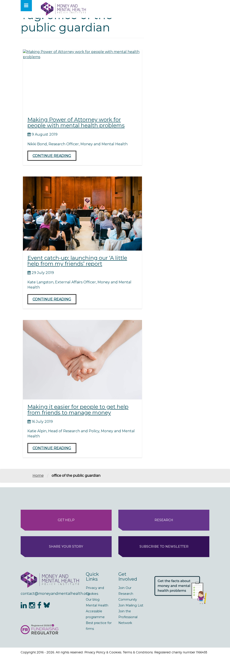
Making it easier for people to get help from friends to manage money (77, 409)
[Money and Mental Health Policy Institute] (63, 9)
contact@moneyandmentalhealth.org (50, 593)
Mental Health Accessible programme (97, 611)
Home (38, 475)
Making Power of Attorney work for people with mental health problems (76, 122)
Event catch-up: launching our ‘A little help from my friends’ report (77, 261)
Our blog (93, 599)
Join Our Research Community (127, 594)
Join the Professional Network (127, 617)
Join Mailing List (130, 605)
